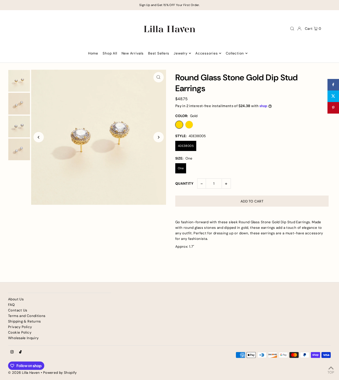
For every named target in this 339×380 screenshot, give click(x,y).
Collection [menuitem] (235, 53)
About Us (16, 299)
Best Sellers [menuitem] (158, 53)
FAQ (11, 304)
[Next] (158, 137)
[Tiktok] (20, 352)
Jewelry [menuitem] (180, 53)
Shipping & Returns (24, 321)
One (181, 168)
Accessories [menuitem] (206, 53)
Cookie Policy (19, 332)
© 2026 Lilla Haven (24, 372)
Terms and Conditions (27, 316)
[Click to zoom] (158, 77)
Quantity (184, 183)
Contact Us (17, 310)
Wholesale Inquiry (23, 338)
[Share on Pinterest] (333, 108)
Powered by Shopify (60, 372)
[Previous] (38, 137)
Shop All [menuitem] (110, 53)
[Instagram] (12, 352)
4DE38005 (186, 146)
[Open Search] (292, 28)
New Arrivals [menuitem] (133, 53)
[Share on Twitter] (333, 96)
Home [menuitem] (93, 53)
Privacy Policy (20, 327)
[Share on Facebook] (333, 84)
